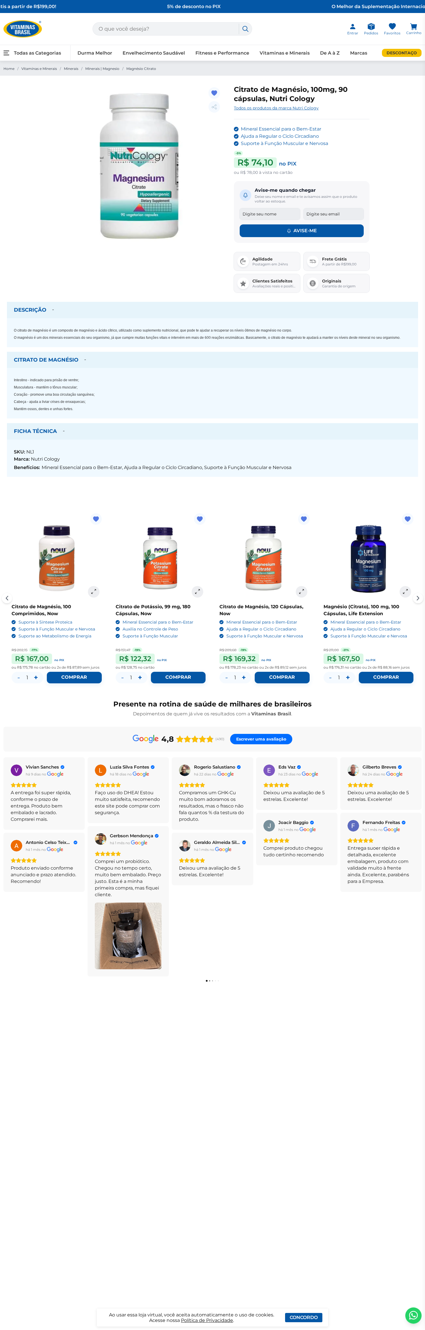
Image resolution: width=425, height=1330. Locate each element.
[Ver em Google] (16, 770)
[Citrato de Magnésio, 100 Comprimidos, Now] (57, 558)
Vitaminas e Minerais (39, 68)
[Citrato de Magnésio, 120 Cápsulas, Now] (264, 558)
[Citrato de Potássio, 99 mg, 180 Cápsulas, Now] (161, 558)
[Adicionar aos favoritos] (214, 93)
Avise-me (305, 230)
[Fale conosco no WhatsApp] (413, 1315)
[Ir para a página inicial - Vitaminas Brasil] (22, 29)
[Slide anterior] (7, 598)
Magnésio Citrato (141, 68)
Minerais (71, 68)
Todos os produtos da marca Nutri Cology (276, 108)
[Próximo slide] (418, 598)
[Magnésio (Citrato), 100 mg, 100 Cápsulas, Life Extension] (369, 558)
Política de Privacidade (207, 1320)
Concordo (304, 1317)
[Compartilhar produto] (214, 107)
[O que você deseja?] (245, 29)
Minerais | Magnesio (102, 68)
